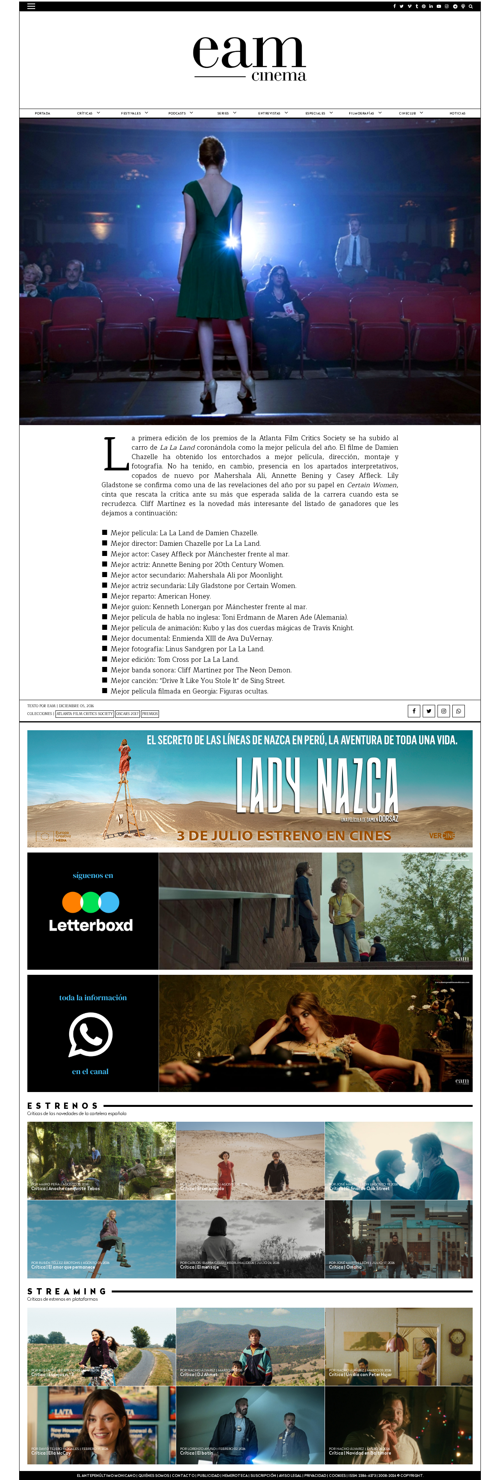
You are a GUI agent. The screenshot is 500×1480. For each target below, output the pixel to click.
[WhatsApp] (458, 711)
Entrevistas (269, 113)
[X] (429, 711)
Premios (150, 714)
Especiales (315, 113)
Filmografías (361, 113)
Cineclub (407, 113)
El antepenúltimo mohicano (126, 21)
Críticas (85, 113)
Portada (42, 113)
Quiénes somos (153, 1476)
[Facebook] (414, 711)
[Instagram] (444, 711)
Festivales (131, 113)
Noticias (458, 113)
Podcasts (177, 113)
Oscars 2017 (127, 714)
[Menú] (31, 6)
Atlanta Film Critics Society (85, 714)
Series (223, 113)
